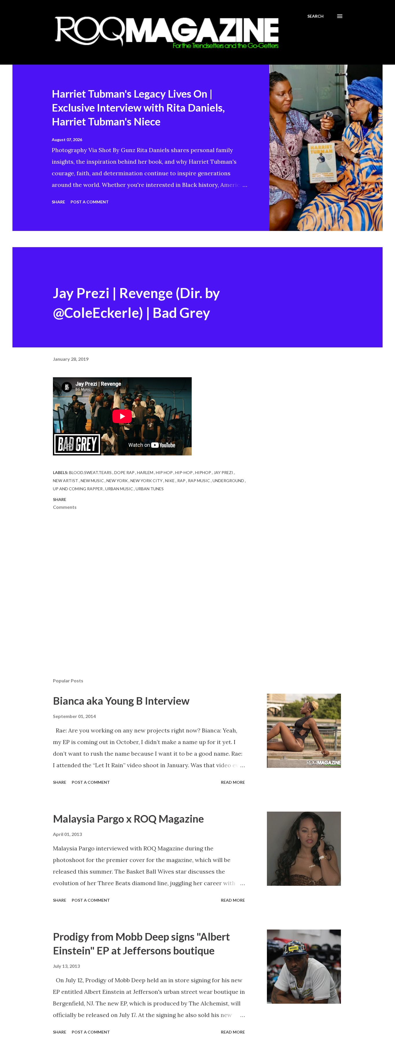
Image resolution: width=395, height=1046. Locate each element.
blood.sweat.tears (90, 472)
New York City (146, 480)
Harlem (145, 472)
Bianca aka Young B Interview (121, 700)
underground (229, 480)
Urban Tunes (150, 488)
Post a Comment (90, 201)
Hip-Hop (184, 472)
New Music (93, 480)
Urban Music (119, 488)
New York (117, 480)
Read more (233, 782)
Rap (181, 480)
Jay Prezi (224, 472)
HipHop (203, 472)
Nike (170, 480)
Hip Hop (164, 472)
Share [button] (58, 201)
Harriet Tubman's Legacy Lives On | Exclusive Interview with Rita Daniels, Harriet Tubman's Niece (138, 107)
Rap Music (199, 480)
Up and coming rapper (78, 488)
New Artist (66, 480)
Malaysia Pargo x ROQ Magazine (128, 818)
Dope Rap (124, 472)
